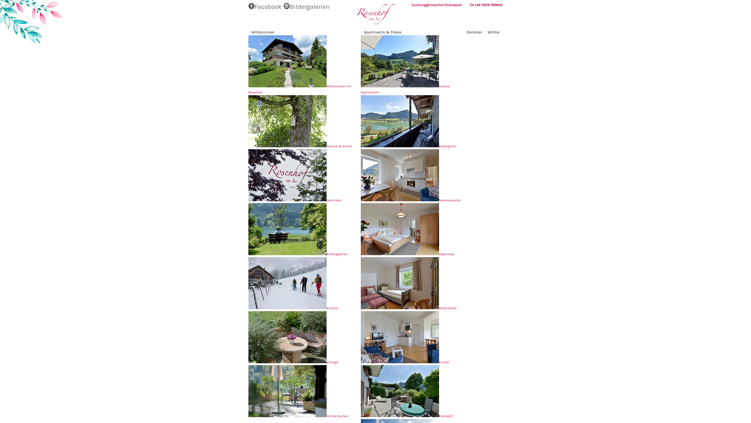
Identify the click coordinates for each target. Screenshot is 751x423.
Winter (494, 32)
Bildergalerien (310, 6)
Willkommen (262, 32)
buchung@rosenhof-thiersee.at (437, 5)
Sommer (474, 32)
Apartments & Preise (382, 32)
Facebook (268, 6)
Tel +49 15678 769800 (486, 5)
